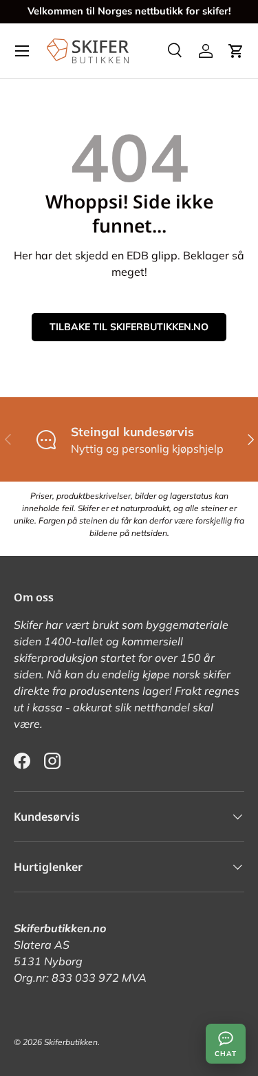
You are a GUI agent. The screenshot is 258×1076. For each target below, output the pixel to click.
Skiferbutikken (71, 1042)
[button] (236, 51)
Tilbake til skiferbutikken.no (129, 327)
